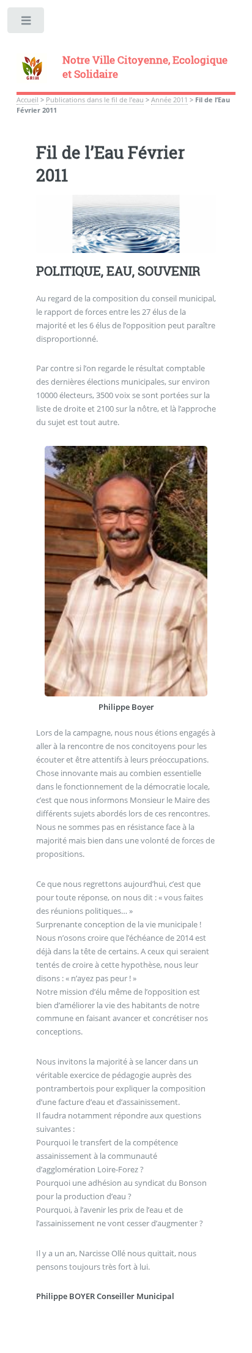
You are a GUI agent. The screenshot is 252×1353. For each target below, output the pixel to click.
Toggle (26, 23)
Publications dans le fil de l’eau (95, 100)
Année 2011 (169, 100)
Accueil (28, 100)
